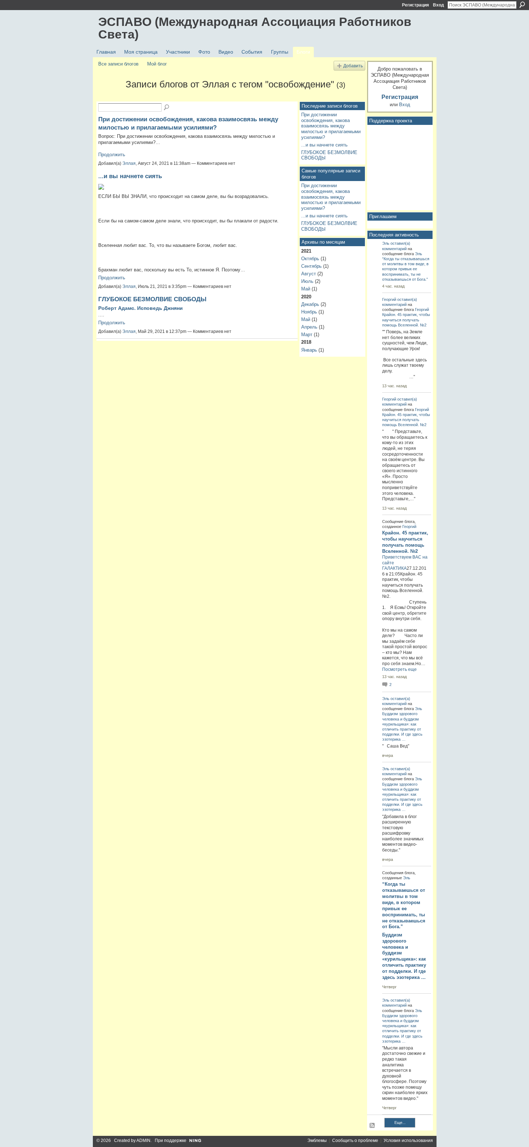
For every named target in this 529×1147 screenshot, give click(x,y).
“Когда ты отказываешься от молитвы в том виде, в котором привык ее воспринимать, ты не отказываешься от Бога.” (405, 269)
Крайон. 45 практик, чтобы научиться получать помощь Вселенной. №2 (406, 319)
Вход (438, 5)
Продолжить (111, 154)
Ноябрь (309, 312)
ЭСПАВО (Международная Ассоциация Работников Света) (254, 28)
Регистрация (415, 5)
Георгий (389, 299)
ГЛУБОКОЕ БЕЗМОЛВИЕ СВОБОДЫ (152, 299)
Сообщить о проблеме (355, 1140)
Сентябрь (311, 266)
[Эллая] (109, 97)
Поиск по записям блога (167, 107)
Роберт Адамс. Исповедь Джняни (141, 308)
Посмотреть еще (399, 669)
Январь (309, 350)
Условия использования (408, 1140)
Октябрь (310, 258)
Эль (385, 243)
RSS (372, 1126)
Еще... (400, 1122)
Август (308, 273)
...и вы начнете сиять (130, 176)
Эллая (129, 163)
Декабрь (310, 304)
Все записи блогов (118, 64)
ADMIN (143, 1140)
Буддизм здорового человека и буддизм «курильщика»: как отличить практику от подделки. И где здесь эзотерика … (404, 956)
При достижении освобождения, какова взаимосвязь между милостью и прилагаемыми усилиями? (331, 126)
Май (305, 289)
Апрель (309, 327)
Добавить (353, 65)
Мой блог (157, 64)
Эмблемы (317, 1140)
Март (306, 334)
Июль (307, 281)
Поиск (522, 4)
